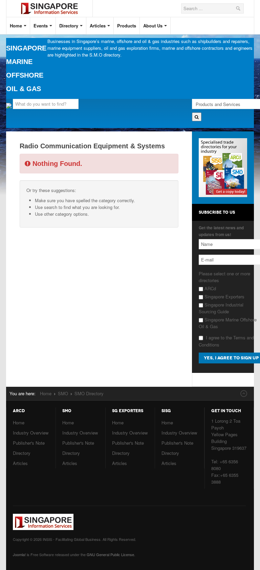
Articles (98, 25)
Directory (68, 25)
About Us (152, 25)
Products (126, 25)
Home (16, 25)
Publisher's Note (29, 443)
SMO (63, 393)
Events (41, 25)
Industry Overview (30, 432)
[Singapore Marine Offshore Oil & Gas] (54, 3)
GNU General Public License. (111, 554)
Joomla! (19, 554)
